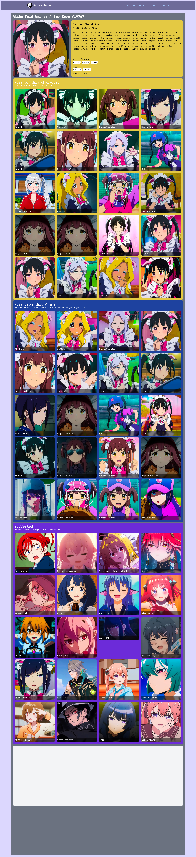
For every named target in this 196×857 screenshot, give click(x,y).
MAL (85, 73)
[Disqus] (98, 775)
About (155, 5)
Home (127, 5)
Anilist (77, 73)
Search (165, 5)
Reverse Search (141, 5)
